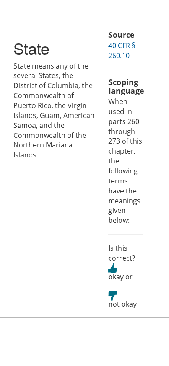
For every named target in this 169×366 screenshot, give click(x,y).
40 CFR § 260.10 (121, 50)
